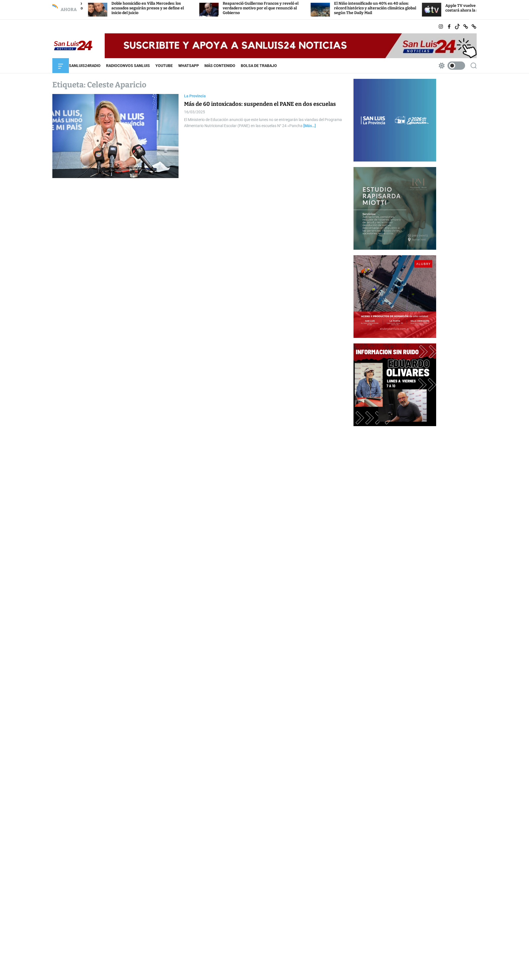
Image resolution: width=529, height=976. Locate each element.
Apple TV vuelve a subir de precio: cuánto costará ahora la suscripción (449, 8)
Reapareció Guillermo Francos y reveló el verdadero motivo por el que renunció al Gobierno (226, 8)
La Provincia (195, 96)
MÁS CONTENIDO (219, 65)
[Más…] (309, 126)
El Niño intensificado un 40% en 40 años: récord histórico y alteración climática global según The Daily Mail (340, 8)
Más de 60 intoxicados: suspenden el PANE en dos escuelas (260, 104)
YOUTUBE (164, 65)
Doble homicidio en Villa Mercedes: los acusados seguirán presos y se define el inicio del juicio (113, 8)
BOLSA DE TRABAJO (259, 65)
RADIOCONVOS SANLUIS (128, 65)
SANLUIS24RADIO (85, 65)
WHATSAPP (188, 65)
